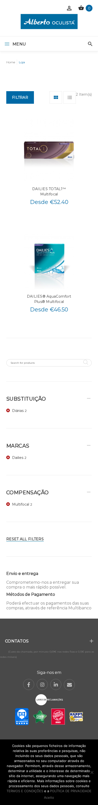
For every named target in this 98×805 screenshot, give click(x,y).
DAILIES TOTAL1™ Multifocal (49, 191)
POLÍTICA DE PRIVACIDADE (70, 791)
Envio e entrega (22, 573)
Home (10, 62)
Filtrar (20, 97)
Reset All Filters (25, 539)
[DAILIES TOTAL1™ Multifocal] (49, 150)
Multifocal (20, 504)
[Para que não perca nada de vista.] (49, 21)
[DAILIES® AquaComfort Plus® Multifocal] (49, 257)
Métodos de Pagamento (30, 594)
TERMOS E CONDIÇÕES (25, 791)
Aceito (49, 797)
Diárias (18, 410)
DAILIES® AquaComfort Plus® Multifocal (49, 299)
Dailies (17, 457)
